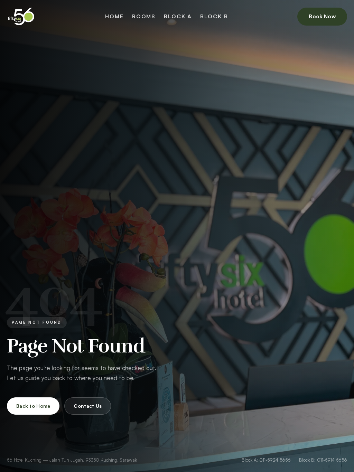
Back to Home (33, 406)
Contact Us (88, 406)
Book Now (322, 16)
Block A (178, 16)
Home (114, 16)
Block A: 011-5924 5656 (266, 460)
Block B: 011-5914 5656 (323, 460)
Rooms (144, 16)
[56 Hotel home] (21, 17)
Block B (214, 16)
